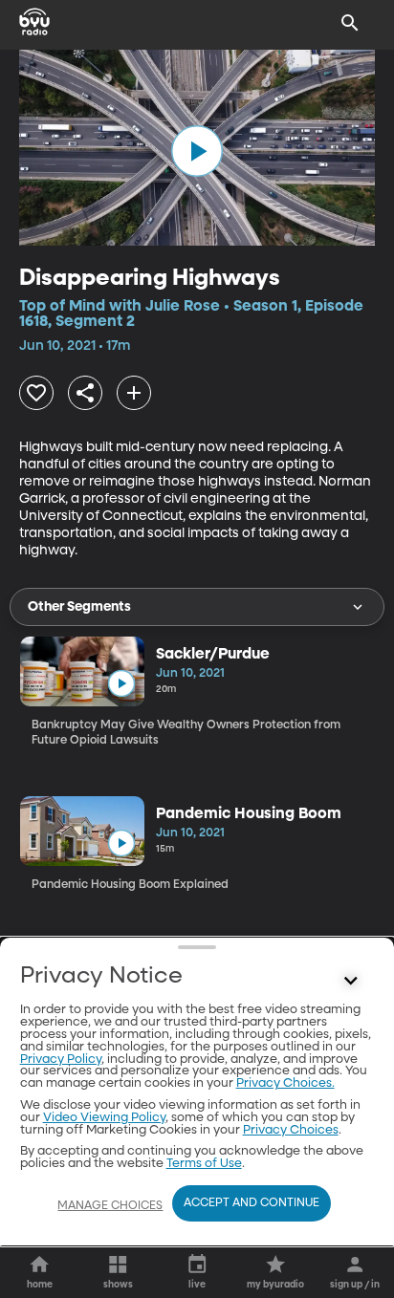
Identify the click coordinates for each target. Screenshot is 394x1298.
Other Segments (79, 607)
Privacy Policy (60, 1059)
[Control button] (350, 981)
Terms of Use (204, 1163)
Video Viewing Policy (104, 1118)
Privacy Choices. (285, 1083)
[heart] (36, 393)
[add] (134, 393)
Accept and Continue (251, 1203)
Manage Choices (110, 1206)
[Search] (350, 23)
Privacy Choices (291, 1130)
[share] (85, 393)
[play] (197, 151)
